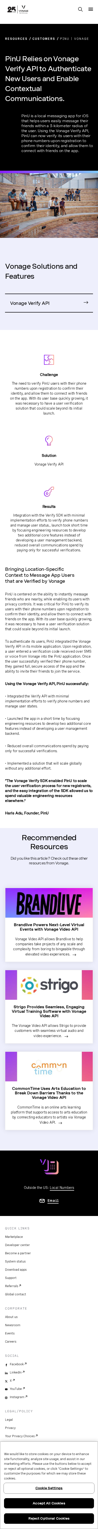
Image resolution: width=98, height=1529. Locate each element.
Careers (10, 1341)
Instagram (17, 1397)
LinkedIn (16, 1372)
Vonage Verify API (30, 303)
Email (53, 1201)
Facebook (17, 1364)
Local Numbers (62, 1188)
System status (15, 1261)
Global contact (15, 1294)
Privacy (10, 1428)
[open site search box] (80, 10)
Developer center (17, 1245)
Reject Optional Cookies (49, 1518)
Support (11, 1278)
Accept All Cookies (49, 1503)
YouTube (16, 1389)
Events (10, 1333)
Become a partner (18, 1253)
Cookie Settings (49, 1488)
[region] (49, 1485)
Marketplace (14, 1237)
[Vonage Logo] (18, 9)
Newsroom (12, 1325)
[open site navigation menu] (90, 9)
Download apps (16, 1269)
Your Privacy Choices (20, 1436)
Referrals (11, 1286)
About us (11, 1317)
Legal (9, 1420)
